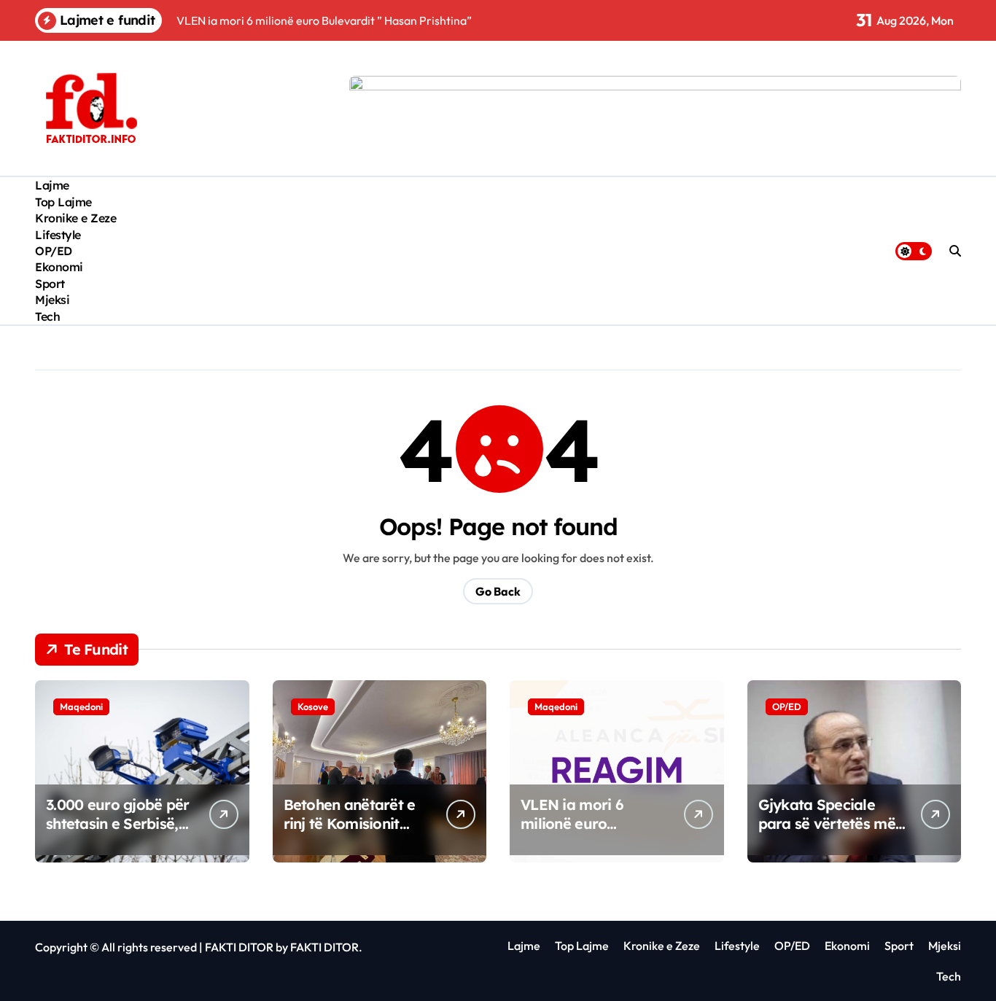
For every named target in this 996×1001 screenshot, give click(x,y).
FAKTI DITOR (239, 947)
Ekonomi (59, 267)
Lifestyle (58, 234)
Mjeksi (52, 299)
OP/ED (53, 251)
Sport (50, 283)
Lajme (52, 185)
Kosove (312, 706)
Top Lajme (63, 202)
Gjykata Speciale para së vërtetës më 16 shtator (826, 823)
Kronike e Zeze (75, 218)
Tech (47, 316)
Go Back (498, 591)
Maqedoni (81, 706)
